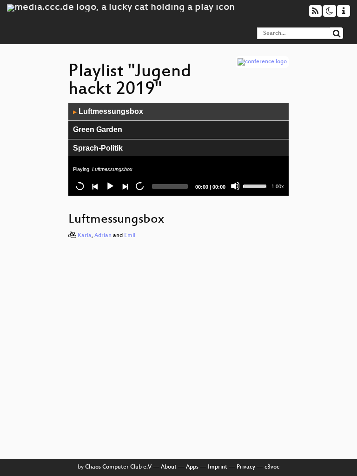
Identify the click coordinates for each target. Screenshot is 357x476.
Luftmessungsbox (108, 111)
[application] (178, 149)
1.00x (277, 186)
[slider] (256, 185)
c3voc (271, 467)
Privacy (246, 467)
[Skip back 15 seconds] (80, 186)
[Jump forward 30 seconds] (139, 186)
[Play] (110, 186)
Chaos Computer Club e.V (118, 467)
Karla (85, 235)
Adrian (103, 235)
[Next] (124, 186)
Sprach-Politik (98, 148)
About (169, 467)
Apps (192, 467)
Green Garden (97, 129)
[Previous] (95, 186)
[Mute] (235, 186)
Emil (129, 235)
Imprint (217, 467)
